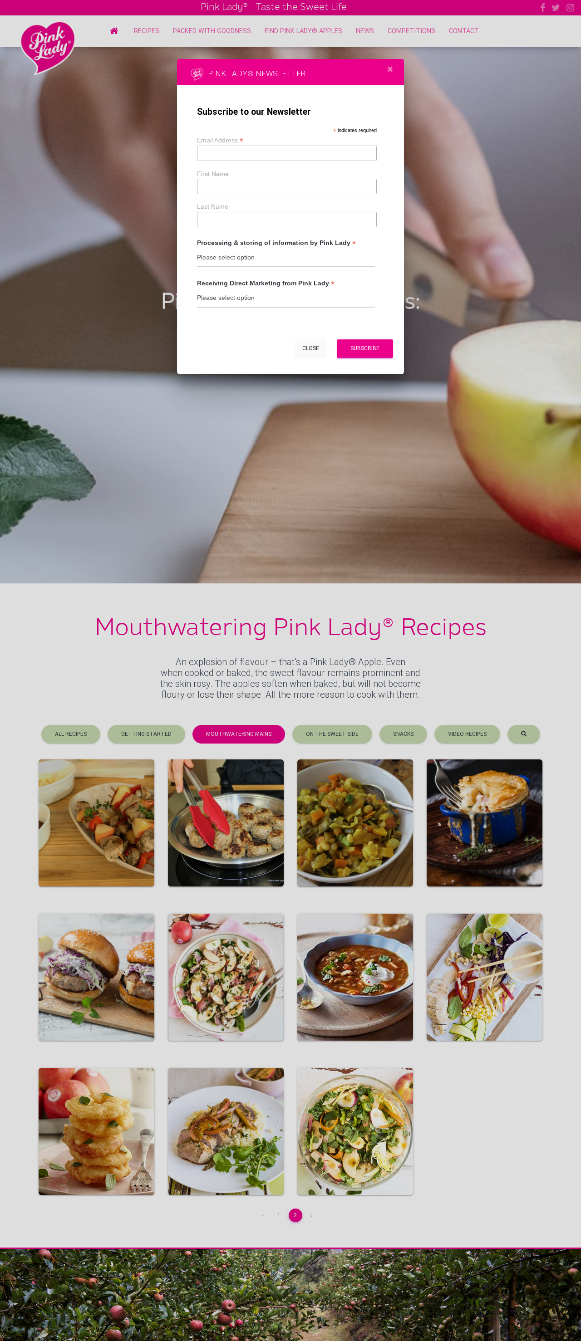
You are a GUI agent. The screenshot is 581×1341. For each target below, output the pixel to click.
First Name (213, 174)
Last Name (212, 206)
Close (310, 348)
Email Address (220, 140)
